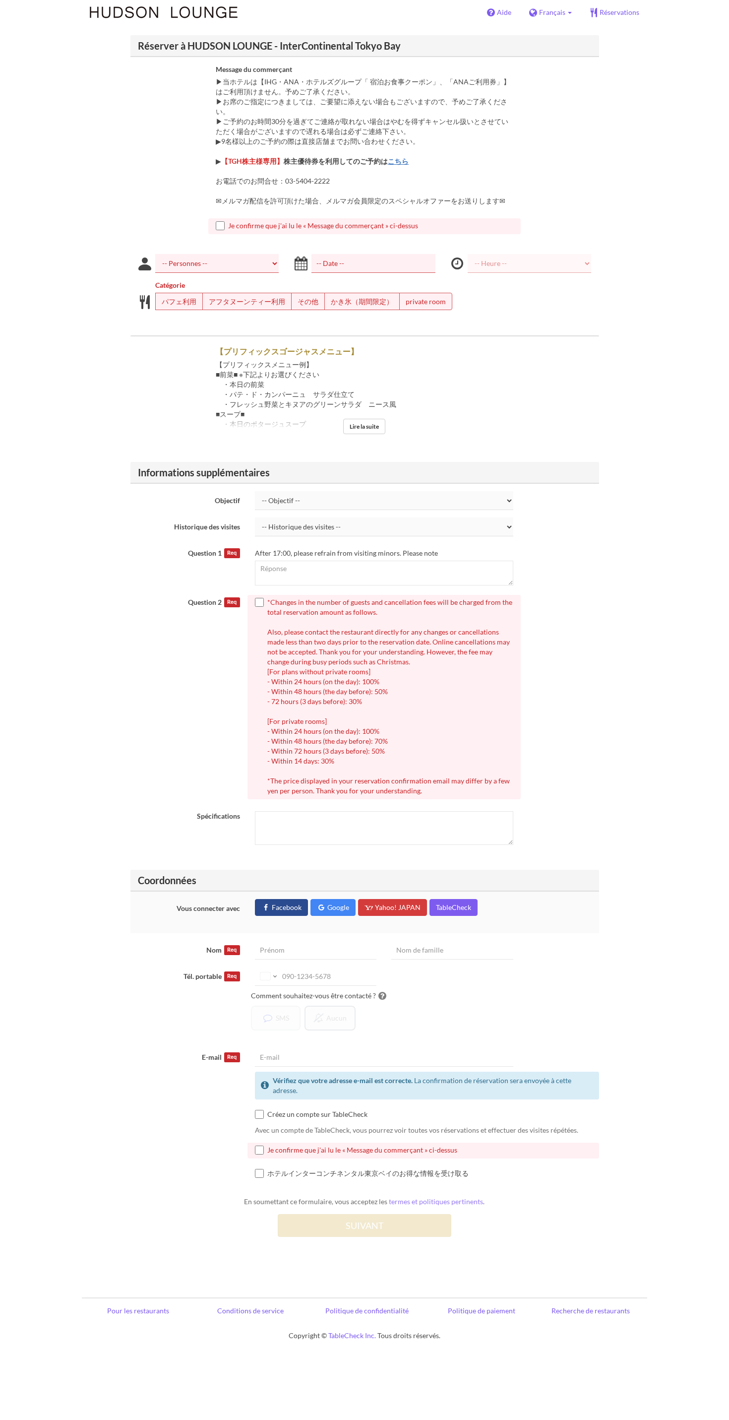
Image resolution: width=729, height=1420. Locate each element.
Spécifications (218, 816)
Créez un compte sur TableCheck (317, 1114)
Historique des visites (207, 526)
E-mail (219, 1057)
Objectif (227, 500)
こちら (398, 161)
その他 (308, 301)
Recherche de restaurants (590, 1310)
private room (426, 301)
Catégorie (170, 285)
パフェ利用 (179, 301)
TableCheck (453, 907)
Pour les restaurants (138, 1310)
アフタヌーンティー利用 (247, 301)
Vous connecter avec (208, 908)
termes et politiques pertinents (436, 1201)
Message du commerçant (254, 69)
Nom (221, 950)
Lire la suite (364, 426)
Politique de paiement (481, 1310)
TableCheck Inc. (352, 1335)
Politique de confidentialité (367, 1310)
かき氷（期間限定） (362, 301)
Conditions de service (250, 1310)
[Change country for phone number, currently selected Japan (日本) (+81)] (267, 976)
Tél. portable (210, 976)
